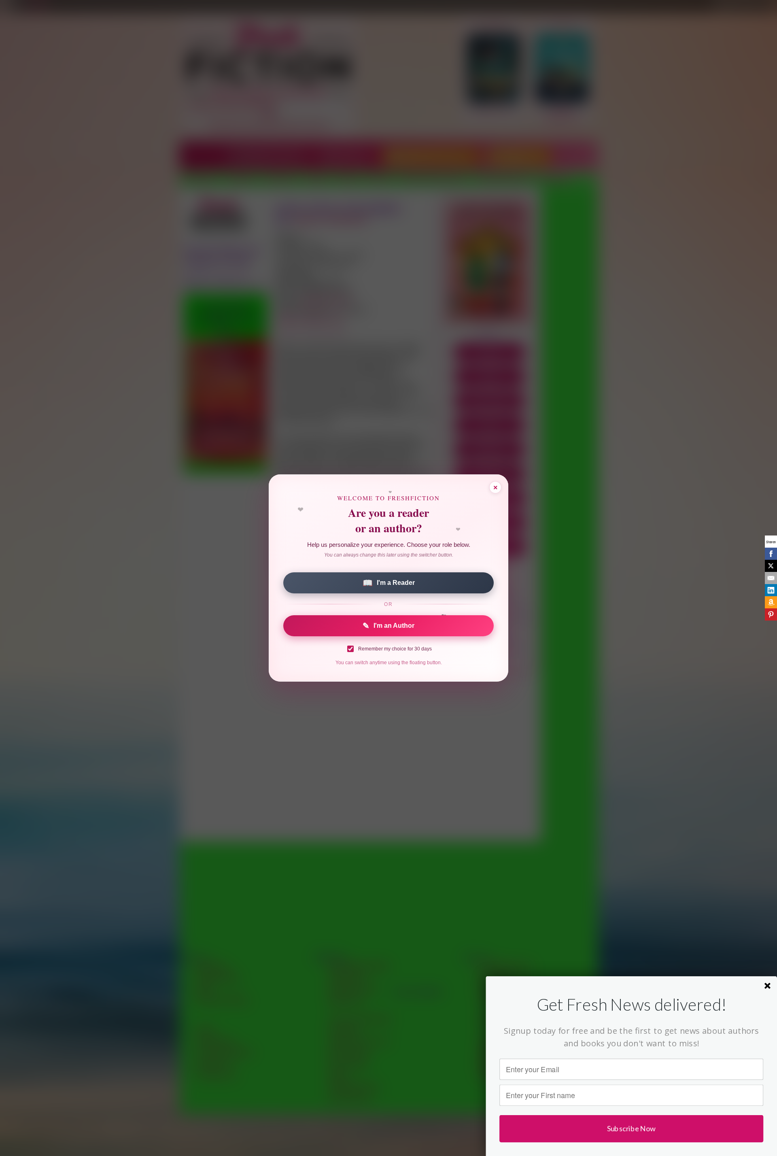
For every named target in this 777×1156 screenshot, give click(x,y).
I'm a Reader (389, 582)
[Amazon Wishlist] (771, 602)
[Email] (771, 578)
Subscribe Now (631, 1128)
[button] (631, 1004)
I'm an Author (388, 625)
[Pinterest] (771, 614)
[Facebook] (771, 554)
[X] (771, 566)
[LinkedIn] (771, 590)
